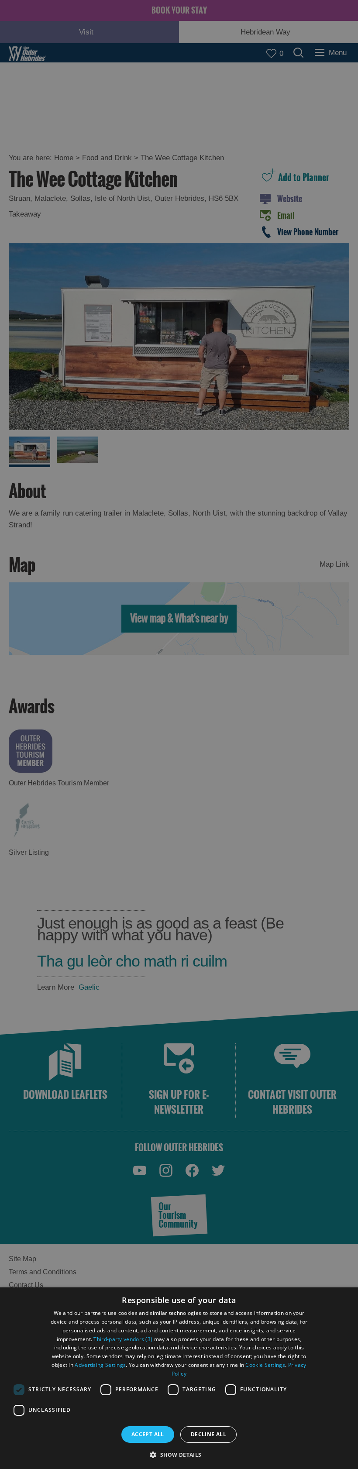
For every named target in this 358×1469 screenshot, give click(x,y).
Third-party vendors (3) (122, 1339)
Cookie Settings (265, 1365)
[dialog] (179, 1378)
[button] (178, 1454)
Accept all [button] (147, 1434)
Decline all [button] (208, 1434)
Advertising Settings (100, 1365)
